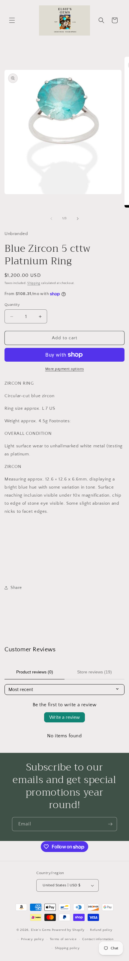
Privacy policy (32, 939)
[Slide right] (77, 218)
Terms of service (63, 939)
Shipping (33, 283)
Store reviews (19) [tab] (94, 672)
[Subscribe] (110, 824)
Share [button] (16, 587)
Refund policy (101, 930)
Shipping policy (67, 948)
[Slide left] (51, 218)
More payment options (64, 369)
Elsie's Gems (41, 930)
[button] (12, 20)
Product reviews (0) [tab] (34, 672)
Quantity (12, 305)
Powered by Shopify (68, 930)
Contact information (97, 939)
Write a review (64, 717)
